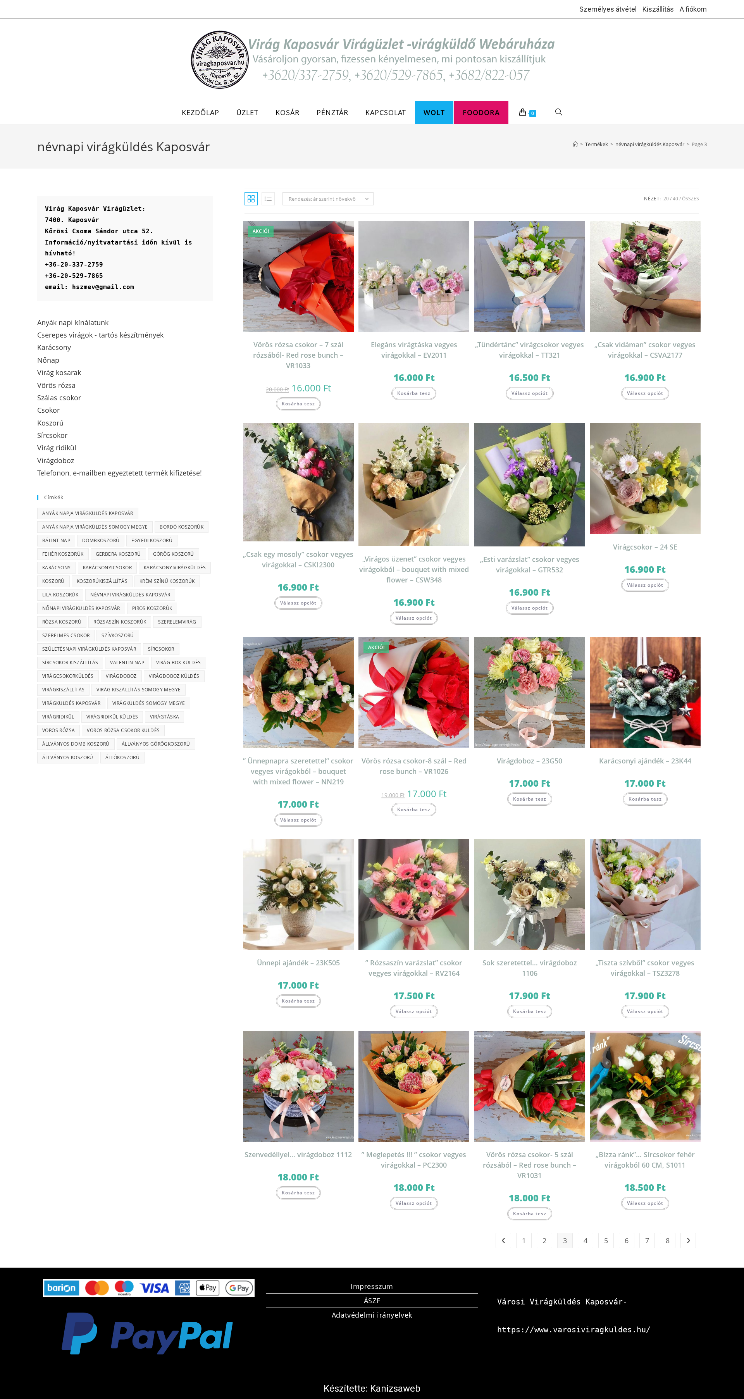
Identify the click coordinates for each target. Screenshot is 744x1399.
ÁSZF (372, 1300)
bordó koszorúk (181, 527)
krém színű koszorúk (167, 581)
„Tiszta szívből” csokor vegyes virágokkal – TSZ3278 (645, 968)
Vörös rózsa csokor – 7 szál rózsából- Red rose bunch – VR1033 (298, 355)
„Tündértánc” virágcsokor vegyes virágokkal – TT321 (529, 350)
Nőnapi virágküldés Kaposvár (81, 608)
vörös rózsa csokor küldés (123, 730)
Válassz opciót (530, 393)
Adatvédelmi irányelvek (372, 1315)
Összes (690, 198)
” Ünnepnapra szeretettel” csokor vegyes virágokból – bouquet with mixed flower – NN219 (298, 771)
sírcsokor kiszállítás (70, 662)
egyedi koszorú (151, 540)
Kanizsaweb (395, 1388)
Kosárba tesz (298, 403)
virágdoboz (121, 676)
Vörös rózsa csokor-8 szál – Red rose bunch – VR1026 (414, 766)
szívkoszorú (118, 635)
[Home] (575, 144)
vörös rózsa (58, 730)
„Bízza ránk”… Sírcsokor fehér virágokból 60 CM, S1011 (645, 1160)
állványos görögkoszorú (156, 744)
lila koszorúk (60, 594)
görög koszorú (173, 554)
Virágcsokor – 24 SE (645, 546)
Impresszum (372, 1286)
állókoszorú (122, 757)
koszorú (53, 581)
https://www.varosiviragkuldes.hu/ (574, 1329)
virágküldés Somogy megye (148, 703)
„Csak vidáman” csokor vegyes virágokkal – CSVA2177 (645, 350)
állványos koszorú (67, 757)
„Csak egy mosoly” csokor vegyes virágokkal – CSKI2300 (298, 559)
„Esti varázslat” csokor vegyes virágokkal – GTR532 (529, 564)
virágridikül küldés (112, 716)
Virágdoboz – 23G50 (529, 760)
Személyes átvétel (608, 9)
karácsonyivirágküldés (175, 567)
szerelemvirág (177, 622)
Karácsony (56, 567)
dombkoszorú (100, 540)
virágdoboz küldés (174, 676)
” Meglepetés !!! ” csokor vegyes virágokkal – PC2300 (414, 1160)
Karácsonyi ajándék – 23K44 (645, 760)
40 (675, 198)
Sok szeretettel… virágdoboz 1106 (529, 968)
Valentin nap (127, 662)
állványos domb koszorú (76, 744)
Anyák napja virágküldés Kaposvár (87, 513)
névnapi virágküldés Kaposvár (130, 594)
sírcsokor (161, 649)
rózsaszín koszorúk (119, 622)
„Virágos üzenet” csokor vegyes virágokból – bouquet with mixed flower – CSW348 (414, 569)
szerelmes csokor (66, 635)
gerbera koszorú (118, 554)
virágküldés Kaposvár (71, 703)
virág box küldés (178, 662)
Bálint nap (56, 540)
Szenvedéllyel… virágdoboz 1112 (298, 1154)
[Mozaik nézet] (251, 198)
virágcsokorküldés (68, 676)
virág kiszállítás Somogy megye (138, 689)
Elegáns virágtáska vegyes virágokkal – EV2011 (414, 350)
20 (666, 198)
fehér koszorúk (63, 554)
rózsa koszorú (61, 622)
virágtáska (164, 716)
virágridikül (58, 716)
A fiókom (693, 9)
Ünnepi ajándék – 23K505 (298, 962)
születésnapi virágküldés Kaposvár (89, 649)
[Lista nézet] (268, 198)
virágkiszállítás (63, 689)
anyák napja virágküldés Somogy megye (95, 527)
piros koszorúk (152, 608)
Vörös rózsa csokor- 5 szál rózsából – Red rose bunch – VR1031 (529, 1165)
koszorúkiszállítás (102, 581)
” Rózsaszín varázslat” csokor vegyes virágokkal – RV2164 (413, 968)
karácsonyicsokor (107, 567)
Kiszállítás (658, 9)
